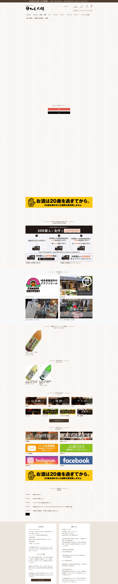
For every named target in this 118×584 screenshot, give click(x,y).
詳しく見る (41, 580)
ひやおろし (28, 14)
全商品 (46, 18)
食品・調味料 (29, 18)
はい (59, 109)
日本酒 (40, 14)
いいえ (59, 112)
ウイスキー (55, 14)
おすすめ (35, 14)
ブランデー (62, 14)
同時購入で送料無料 (38, 18)
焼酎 (45, 14)
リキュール (69, 14)
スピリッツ (76, 14)
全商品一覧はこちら (59, 420)
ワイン (49, 14)
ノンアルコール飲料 (85, 14)
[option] (33, 343)
